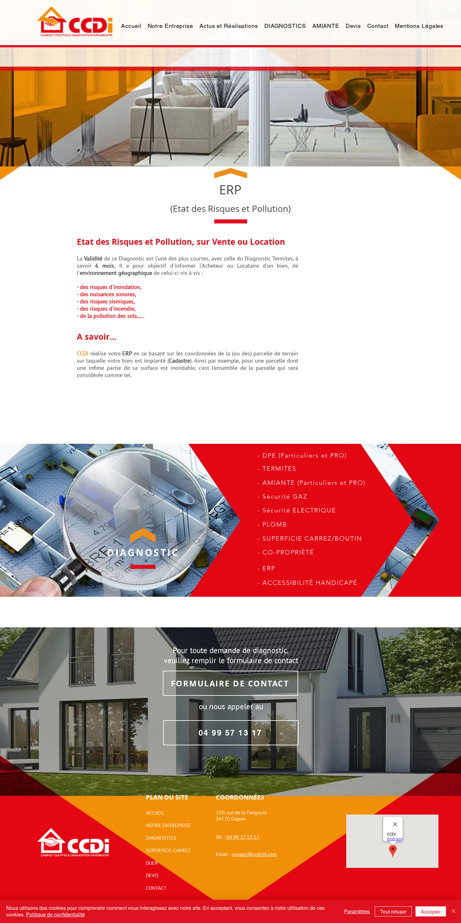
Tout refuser (393, 911)
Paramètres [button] (357, 911)
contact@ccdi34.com (254, 854)
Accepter (431, 911)
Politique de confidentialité (55, 914)
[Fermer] (453, 911)
